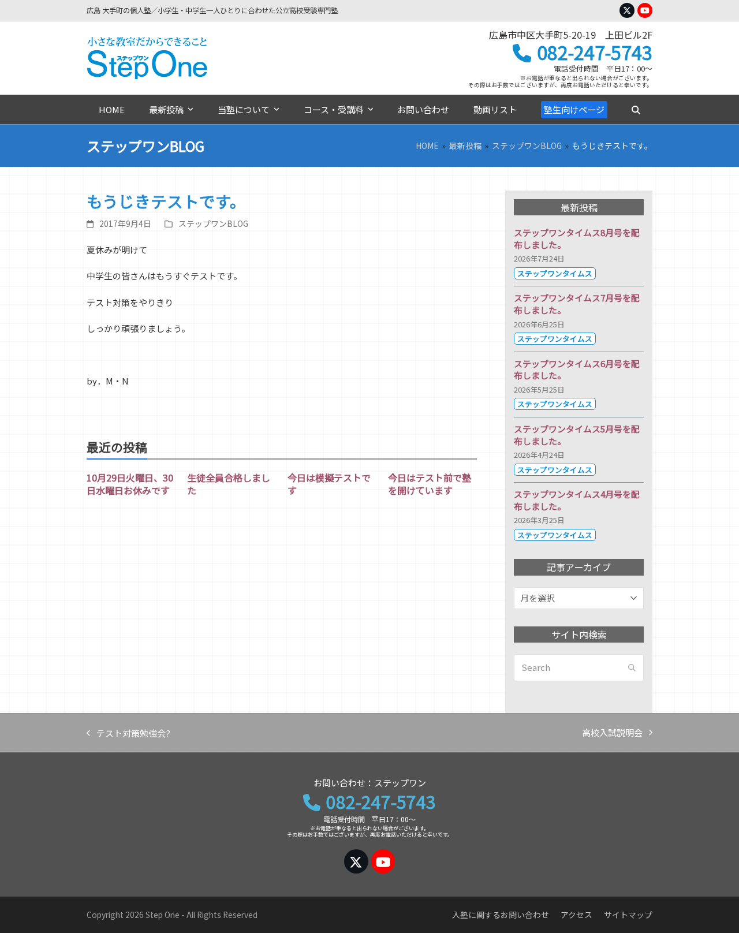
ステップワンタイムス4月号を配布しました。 (577, 500)
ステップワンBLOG (213, 223)
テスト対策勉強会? (128, 734)
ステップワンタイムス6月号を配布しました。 (577, 369)
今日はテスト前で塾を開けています (429, 484)
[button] (635, 109)
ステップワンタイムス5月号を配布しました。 (577, 435)
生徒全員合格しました (228, 484)
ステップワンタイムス (554, 273)
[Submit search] (632, 668)
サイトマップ (628, 914)
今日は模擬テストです (329, 484)
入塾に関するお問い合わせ (500, 914)
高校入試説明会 (612, 733)
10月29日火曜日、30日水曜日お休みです (130, 484)
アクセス (576, 914)
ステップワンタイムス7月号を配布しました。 (577, 304)
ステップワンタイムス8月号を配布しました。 (577, 238)
